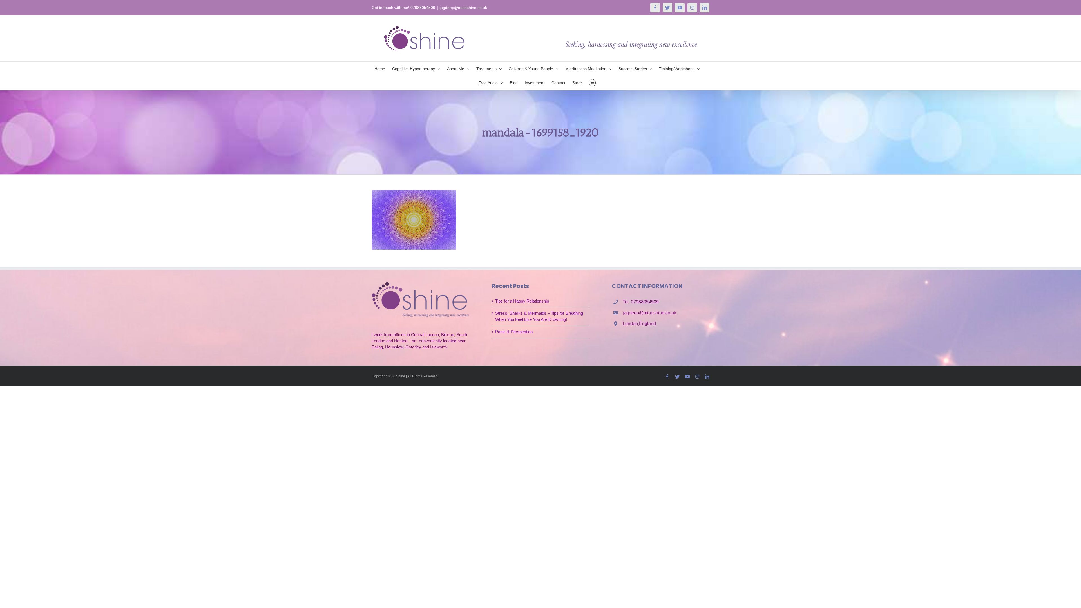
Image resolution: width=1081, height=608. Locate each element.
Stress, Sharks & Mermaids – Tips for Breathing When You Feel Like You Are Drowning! (539, 316)
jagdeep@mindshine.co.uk (463, 7)
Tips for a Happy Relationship (522, 301)
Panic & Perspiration (514, 331)
